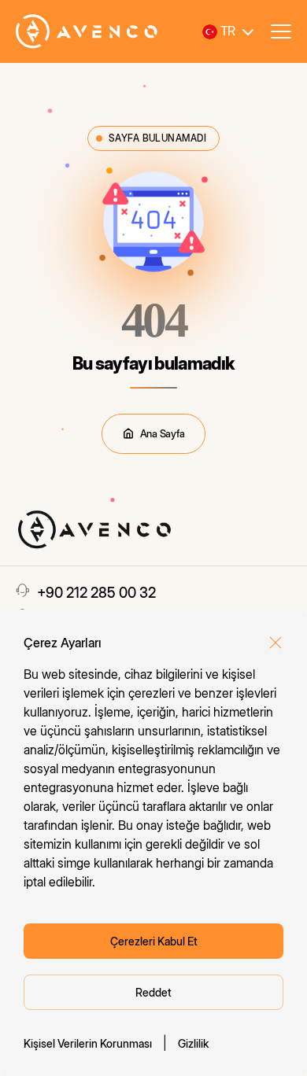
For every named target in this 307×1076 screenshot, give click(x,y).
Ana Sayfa (162, 433)
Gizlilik (193, 1043)
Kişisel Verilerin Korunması (88, 1043)
